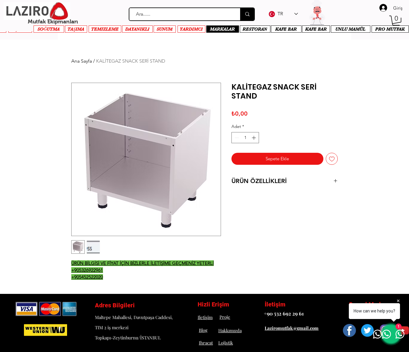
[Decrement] (236, 137)
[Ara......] (247, 14)
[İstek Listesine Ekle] (332, 159)
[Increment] (254, 137)
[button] (396, 22)
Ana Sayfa (81, 61)
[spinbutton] (245, 137)
